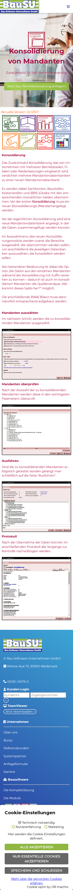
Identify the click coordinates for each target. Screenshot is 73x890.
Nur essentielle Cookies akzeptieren (36, 858)
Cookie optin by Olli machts (47, 887)
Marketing (56, 827)
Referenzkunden (16, 748)
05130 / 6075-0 (18, 681)
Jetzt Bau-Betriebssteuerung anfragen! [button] (36, 86)
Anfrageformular (16, 764)
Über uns (10, 732)
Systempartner (15, 756)
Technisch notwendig (38, 822)
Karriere (9, 772)
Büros (8, 740)
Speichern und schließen (36, 870)
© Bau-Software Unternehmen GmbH (32, 658)
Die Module (12, 798)
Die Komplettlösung (19, 790)
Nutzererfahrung (28, 827)
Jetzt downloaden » (20, 711)
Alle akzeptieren (36, 847)
